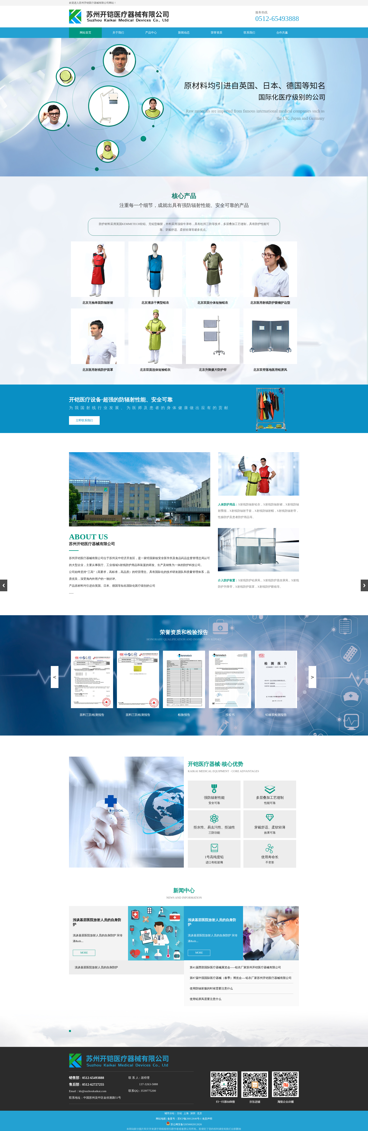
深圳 (192, 1113)
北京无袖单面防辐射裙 (97, 302)
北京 (199, 1113)
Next (364, 585)
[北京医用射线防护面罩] (98, 363)
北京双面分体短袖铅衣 (212, 302)
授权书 (184, 714)
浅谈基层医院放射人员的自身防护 (96, 967)
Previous (3, 585)
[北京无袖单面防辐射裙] (98, 296)
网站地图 (161, 1118)
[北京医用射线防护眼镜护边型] (270, 296)
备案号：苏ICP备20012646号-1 (185, 1118)
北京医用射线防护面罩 (97, 369)
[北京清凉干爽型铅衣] (155, 296)
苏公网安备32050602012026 (186, 1124)
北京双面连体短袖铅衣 (155, 369)
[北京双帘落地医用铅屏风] (270, 363)
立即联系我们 (84, 420)
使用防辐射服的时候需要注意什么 (211, 988)
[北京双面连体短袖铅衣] (155, 363)
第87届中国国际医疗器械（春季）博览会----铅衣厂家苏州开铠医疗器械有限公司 (241, 977)
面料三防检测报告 (92, 714)
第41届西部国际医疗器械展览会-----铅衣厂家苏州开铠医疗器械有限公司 (235, 967)
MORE (84, 952)
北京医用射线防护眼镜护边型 (270, 302)
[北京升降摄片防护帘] (213, 363)
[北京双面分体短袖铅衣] (213, 296)
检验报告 (138, 714)
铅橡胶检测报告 (230, 714)
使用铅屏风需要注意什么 (205, 999)
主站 (179, 1113)
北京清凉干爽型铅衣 (155, 302)
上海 (186, 1113)
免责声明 (207, 1118)
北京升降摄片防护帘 (213, 369)
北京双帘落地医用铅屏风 (270, 369)
